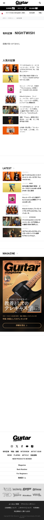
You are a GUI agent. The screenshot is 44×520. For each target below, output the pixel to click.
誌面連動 (33, 455)
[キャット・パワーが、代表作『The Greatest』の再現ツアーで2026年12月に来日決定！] (12, 199)
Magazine (11, 253)
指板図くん (22, 478)
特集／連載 (15, 451)
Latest (9, 168)
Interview (32, 217)
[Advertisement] (22, 361)
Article (25, 455)
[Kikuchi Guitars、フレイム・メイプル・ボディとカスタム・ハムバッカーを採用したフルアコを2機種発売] (12, 210)
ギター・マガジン (8, 18)
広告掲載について (11, 508)
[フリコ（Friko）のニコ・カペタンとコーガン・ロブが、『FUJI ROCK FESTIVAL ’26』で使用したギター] (12, 176)
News (31, 183)
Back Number (22, 469)
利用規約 (36, 508)
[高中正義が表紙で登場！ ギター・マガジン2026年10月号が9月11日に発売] (12, 187)
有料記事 (32, 13)
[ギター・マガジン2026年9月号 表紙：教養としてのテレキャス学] (22, 311)
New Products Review (22, 459)
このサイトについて (25, 508)
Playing (17, 455)
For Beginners (22, 473)
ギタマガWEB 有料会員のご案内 (15, 13)
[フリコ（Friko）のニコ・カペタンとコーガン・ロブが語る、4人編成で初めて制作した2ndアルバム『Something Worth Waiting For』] (12, 221)
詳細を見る (22, 325)
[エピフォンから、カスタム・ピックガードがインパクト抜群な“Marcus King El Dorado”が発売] (12, 232)
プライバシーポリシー (28, 504)
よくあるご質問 (14, 504)
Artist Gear (36, 451)
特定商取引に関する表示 (22, 511)
